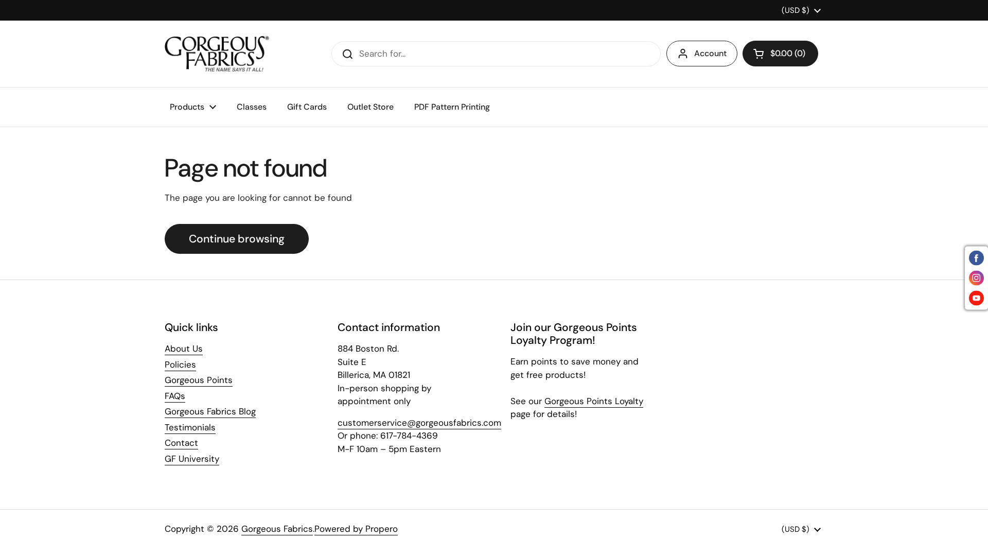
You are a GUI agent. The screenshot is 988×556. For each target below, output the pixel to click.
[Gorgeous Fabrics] (217, 54)
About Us (184, 348)
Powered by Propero (356, 528)
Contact (181, 442)
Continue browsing (237, 239)
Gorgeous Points (199, 380)
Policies (180, 364)
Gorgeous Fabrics (277, 528)
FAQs (175, 396)
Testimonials (190, 427)
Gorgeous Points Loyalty (593, 401)
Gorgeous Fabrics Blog (210, 411)
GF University (192, 458)
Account (710, 53)
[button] (780, 53)
